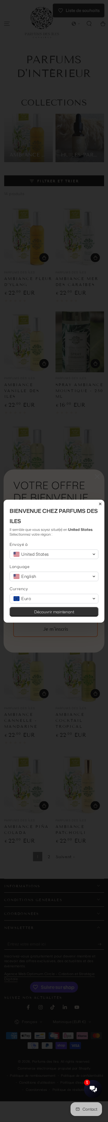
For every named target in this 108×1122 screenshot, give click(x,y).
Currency (19, 588)
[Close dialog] (100, 504)
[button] (54, 554)
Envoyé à (19, 544)
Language (19, 566)
